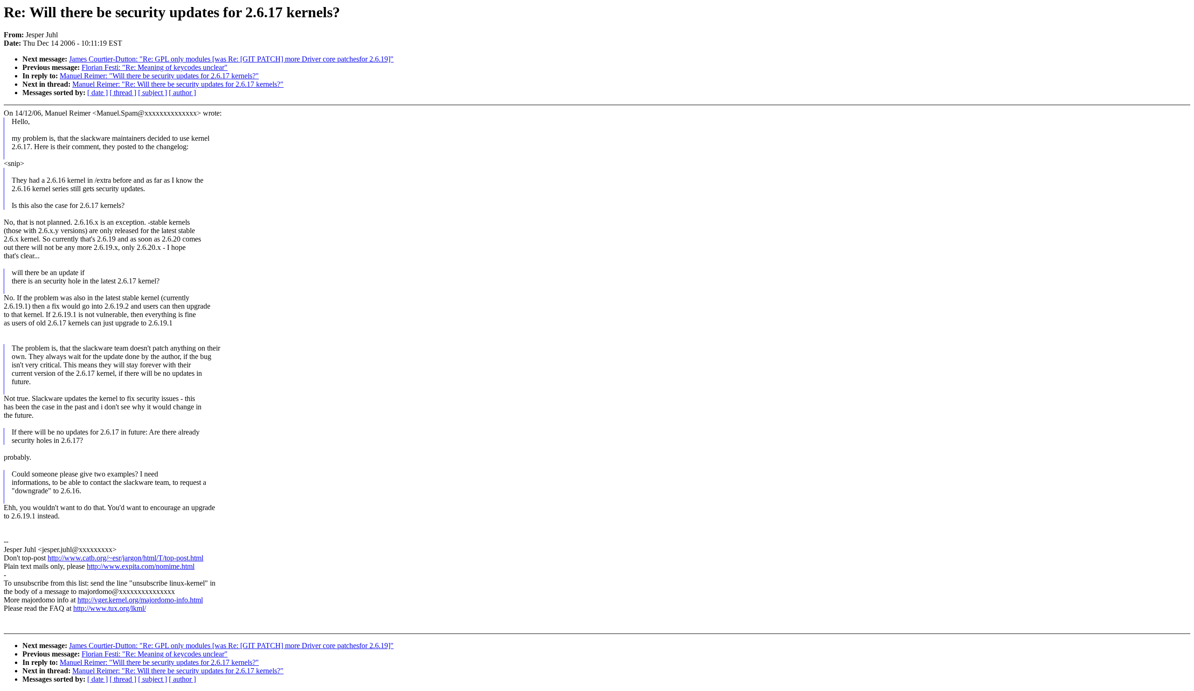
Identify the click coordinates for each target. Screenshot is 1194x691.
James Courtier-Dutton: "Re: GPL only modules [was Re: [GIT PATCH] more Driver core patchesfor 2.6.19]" (231, 59)
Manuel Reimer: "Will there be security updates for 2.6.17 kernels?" (159, 76)
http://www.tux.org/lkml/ (109, 608)
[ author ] (182, 93)
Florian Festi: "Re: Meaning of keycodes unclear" (155, 67)
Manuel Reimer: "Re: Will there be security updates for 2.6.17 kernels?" (178, 84)
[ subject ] (152, 93)
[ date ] (97, 93)
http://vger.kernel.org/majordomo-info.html (140, 600)
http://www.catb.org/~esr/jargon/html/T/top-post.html (125, 558)
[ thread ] (123, 93)
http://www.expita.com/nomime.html (140, 566)
